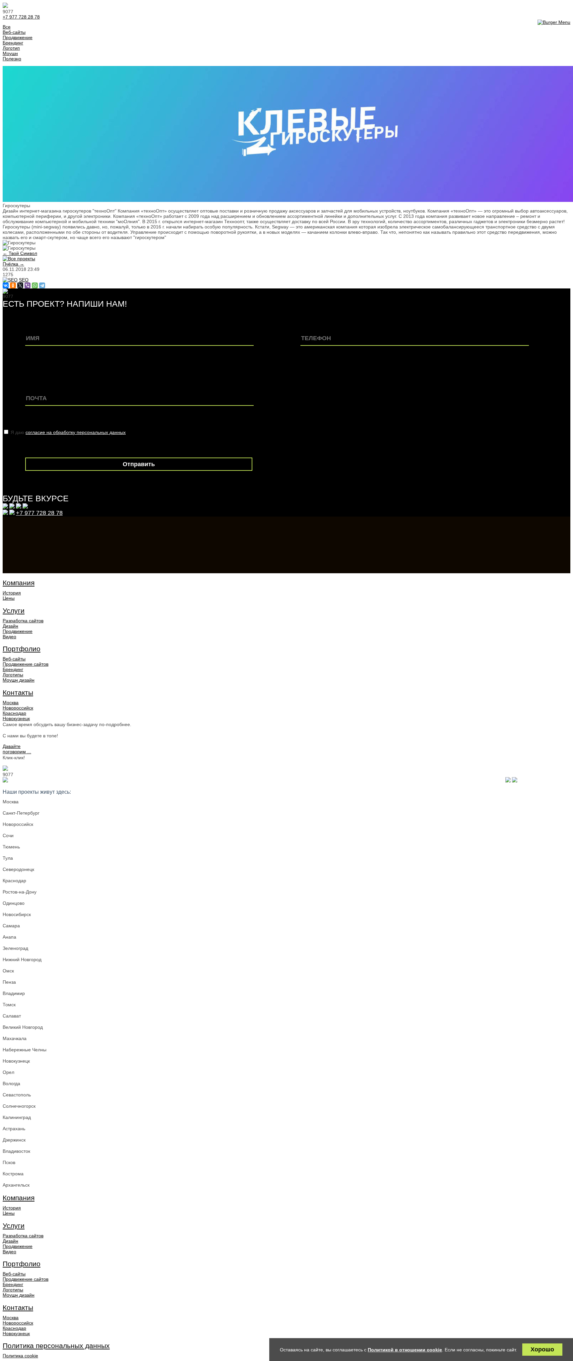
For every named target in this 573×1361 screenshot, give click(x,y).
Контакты (18, 692)
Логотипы (13, 674)
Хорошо (542, 1349)
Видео (9, 636)
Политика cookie (20, 1355)
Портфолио (21, 648)
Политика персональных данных (56, 1345)
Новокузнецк (16, 718)
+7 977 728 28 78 (21, 17)
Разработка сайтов (23, 620)
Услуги (14, 610)
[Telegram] (42, 285)
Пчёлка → (13, 264)
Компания (18, 583)
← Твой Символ (20, 253)
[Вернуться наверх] (5, 780)
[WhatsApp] (35, 285)
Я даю (68, 432)
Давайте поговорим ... (17, 749)
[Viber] (28, 285)
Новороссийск (18, 708)
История (12, 592)
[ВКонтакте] (6, 285)
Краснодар (14, 713)
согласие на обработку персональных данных (76, 432)
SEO (24, 279)
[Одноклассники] (13, 285)
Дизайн (10, 626)
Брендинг (13, 669)
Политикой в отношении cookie (405, 1349)
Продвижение (17, 631)
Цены (9, 598)
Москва (11, 702)
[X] (20, 285)
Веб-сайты (14, 658)
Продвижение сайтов (25, 664)
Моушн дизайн (18, 680)
